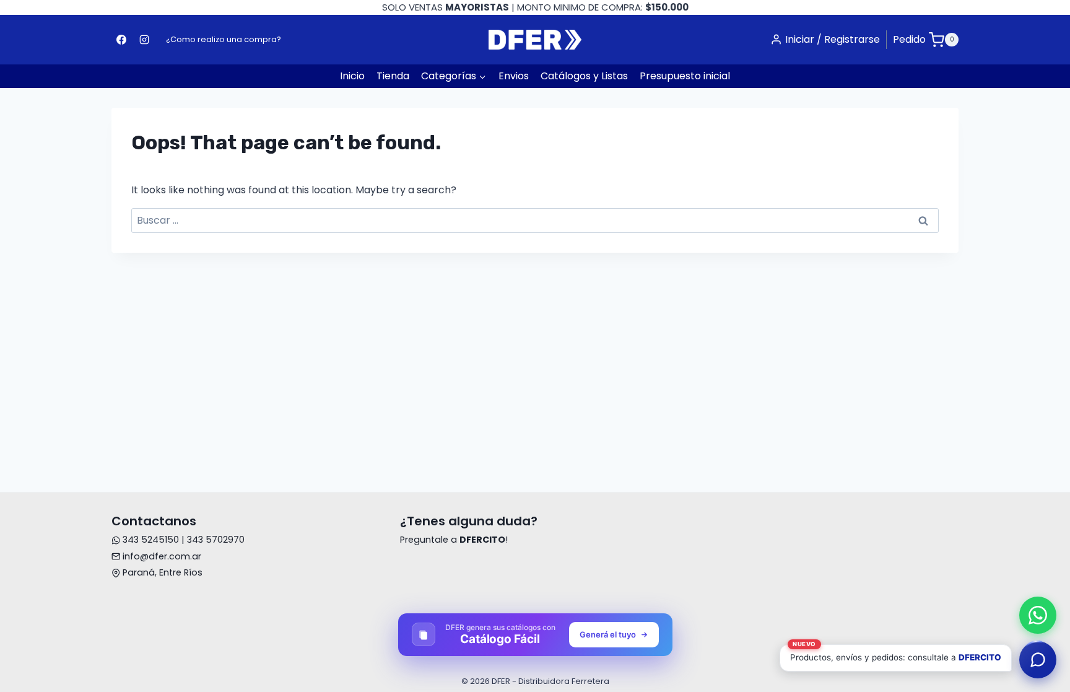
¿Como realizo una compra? (223, 39)
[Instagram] (144, 40)
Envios (513, 76)
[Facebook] (121, 40)
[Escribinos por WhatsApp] (1037, 615)
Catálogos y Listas (584, 76)
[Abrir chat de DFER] (1037, 659)
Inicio (352, 76)
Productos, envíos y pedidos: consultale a (895, 653)
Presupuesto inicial (685, 76)
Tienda (392, 76)
